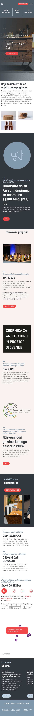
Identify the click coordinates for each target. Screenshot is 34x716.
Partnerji (19, 703)
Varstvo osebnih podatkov (18, 711)
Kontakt (7, 703)
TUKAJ (8, 600)
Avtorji (30, 709)
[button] (17, 636)
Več (6, 219)
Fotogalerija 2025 (12, 490)
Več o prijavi (9, 306)
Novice (13, 703)
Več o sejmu (12, 53)
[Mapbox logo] (6, 654)
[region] (17, 637)
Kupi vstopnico (23, 4)
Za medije (26, 703)
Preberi (6, 696)
